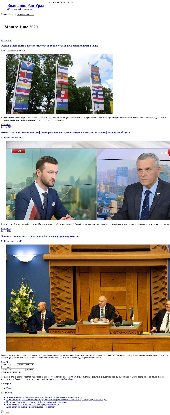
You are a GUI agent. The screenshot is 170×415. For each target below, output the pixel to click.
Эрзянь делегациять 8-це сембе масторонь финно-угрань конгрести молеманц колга (49, 45)
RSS (7, 413)
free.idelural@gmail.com (63, 379)
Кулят (22, 51)
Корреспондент (11, 51)
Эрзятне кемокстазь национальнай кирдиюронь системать (32, 404)
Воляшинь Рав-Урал (25, 5)
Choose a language (9, 14)
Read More (5, 124)
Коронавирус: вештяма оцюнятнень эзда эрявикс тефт (43, 18)
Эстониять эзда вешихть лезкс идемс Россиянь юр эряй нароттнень (39, 236)
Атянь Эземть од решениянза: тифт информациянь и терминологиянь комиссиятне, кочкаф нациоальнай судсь (65, 132)
